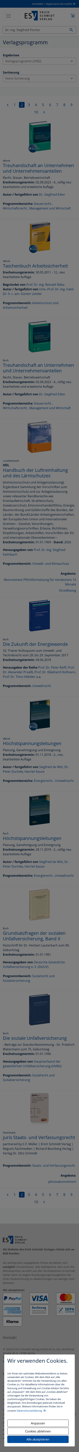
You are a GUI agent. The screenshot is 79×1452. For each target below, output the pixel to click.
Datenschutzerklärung (30, 1410)
